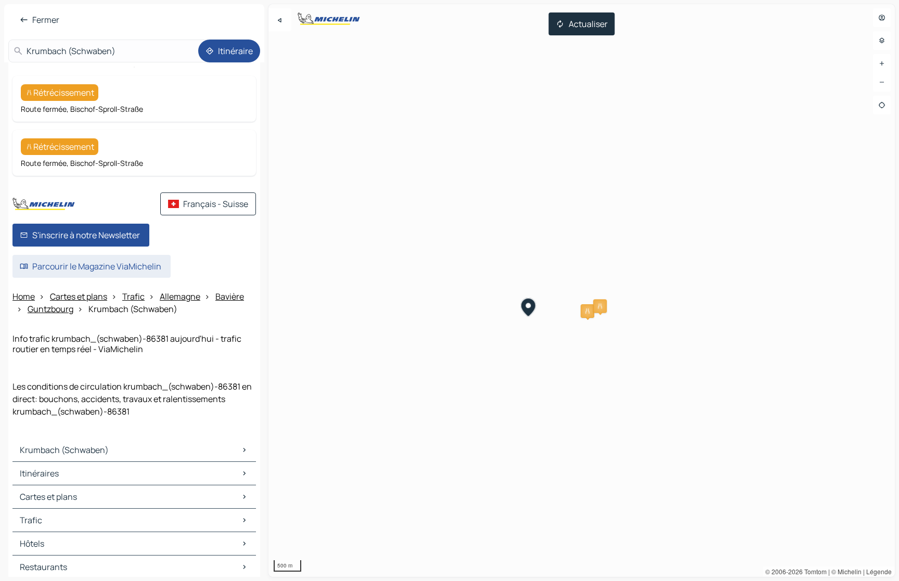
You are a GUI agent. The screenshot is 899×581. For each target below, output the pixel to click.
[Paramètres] (882, 40)
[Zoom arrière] (882, 82)
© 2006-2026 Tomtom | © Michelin (813, 571)
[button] (587, 311)
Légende (879, 571)
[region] (581, 290)
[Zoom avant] (882, 63)
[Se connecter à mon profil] (882, 17)
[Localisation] (882, 105)
